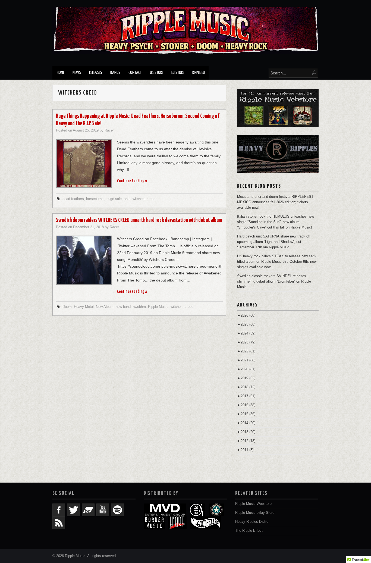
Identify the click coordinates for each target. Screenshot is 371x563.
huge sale (114, 199)
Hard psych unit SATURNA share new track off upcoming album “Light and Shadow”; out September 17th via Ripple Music (273, 241)
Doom (67, 307)
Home (60, 73)
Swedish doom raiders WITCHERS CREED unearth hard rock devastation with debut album (139, 220)
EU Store (177, 73)
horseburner (95, 199)
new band (123, 307)
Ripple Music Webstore (253, 504)
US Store (156, 73)
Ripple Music (158, 307)
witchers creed (144, 199)
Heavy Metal (84, 307)
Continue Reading (132, 181)
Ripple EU (198, 73)
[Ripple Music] (185, 30)
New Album (105, 307)
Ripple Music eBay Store (254, 513)
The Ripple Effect (249, 531)
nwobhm (139, 307)
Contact (135, 73)
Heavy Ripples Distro (251, 522)
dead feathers (73, 199)
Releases (95, 73)
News (77, 73)
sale (127, 199)
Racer (109, 130)
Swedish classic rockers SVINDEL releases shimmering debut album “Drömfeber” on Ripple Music (274, 281)
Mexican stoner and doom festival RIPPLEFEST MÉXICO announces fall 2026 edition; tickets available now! (275, 202)
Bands (115, 73)
